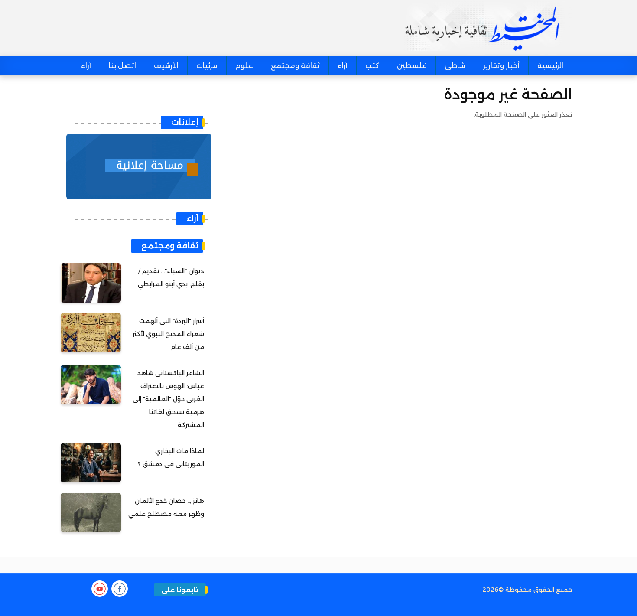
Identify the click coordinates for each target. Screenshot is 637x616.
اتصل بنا (122, 66)
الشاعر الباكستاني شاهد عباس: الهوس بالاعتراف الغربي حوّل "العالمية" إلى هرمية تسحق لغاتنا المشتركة (168, 399)
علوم (244, 66)
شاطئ (455, 66)
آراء (343, 66)
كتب (372, 66)
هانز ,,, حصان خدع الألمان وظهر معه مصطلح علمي (166, 507)
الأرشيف (166, 66)
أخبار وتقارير (501, 66)
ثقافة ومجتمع (295, 66)
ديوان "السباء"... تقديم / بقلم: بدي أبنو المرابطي (171, 277)
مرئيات (207, 66)
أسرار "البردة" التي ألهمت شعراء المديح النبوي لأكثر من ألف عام (168, 334)
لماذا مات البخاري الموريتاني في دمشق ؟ (171, 457)
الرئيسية (550, 66)
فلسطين (412, 66)
